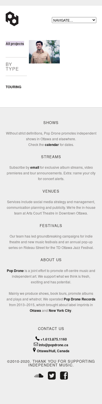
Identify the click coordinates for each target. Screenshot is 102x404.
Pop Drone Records (79, 299)
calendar (52, 144)
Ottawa (35, 310)
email (34, 167)
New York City (60, 310)
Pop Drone (15, 270)
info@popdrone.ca (53, 344)
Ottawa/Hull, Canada (52, 350)
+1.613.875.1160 (53, 339)
